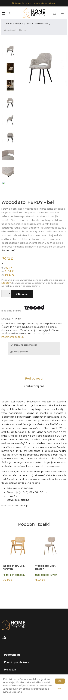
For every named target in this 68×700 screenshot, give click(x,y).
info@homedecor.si (12, 336)
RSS (6, 638)
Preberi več (8, 250)
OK (60, 681)
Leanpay (6, 282)
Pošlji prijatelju (21, 351)
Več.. (60, 688)
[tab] (34, 378)
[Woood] (34, 310)
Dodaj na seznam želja (25, 345)
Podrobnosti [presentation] (34, 378)
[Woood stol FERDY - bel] (10, 50)
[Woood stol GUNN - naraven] (18, 546)
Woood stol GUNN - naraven (15, 567)
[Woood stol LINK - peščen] (50, 546)
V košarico (22, 294)
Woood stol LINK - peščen (46, 567)
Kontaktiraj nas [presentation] (34, 386)
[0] (54, 13)
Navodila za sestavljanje (14, 505)
